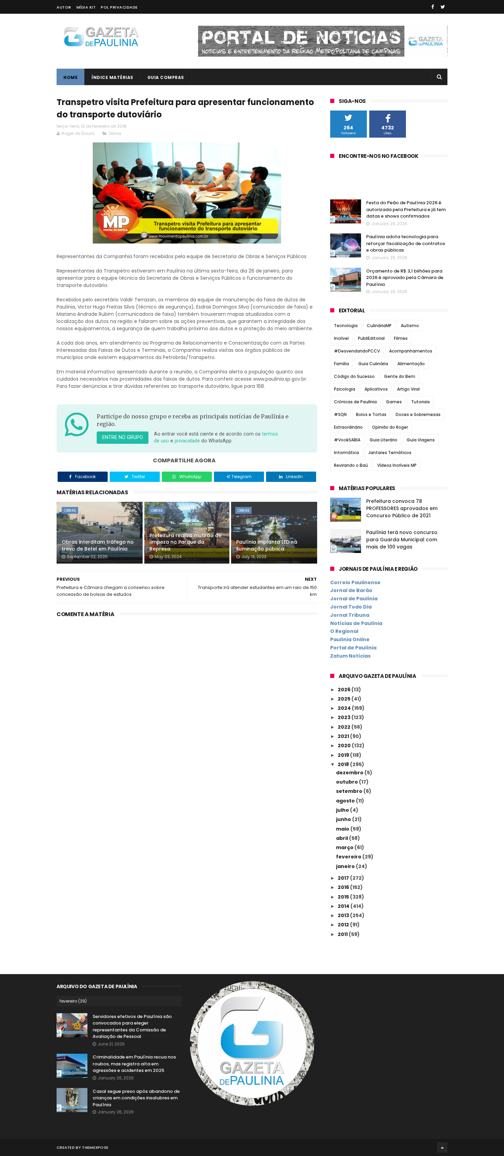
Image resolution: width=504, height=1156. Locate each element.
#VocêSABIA (347, 440)
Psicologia (344, 389)
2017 (344, 878)
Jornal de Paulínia (353, 598)
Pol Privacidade (119, 7)
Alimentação (411, 364)
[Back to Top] (442, 1147)
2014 (344, 906)
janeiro (346, 866)
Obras (115, 133)
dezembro (350, 772)
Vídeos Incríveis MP (397, 465)
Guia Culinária (373, 364)
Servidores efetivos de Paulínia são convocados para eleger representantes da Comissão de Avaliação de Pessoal (132, 1026)
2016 (344, 887)
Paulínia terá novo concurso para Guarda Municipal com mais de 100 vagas (401, 539)
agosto (346, 800)
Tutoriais (420, 402)
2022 (344, 727)
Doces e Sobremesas (418, 414)
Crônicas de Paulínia (355, 402)
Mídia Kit (86, 7)
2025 (344, 698)
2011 (343, 934)
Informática (346, 452)
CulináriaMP (379, 325)
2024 (345, 708)
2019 (344, 755)
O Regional (344, 631)
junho (344, 819)
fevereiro (349, 856)
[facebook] (432, 7)
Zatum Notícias (350, 655)
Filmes (401, 338)
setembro (349, 791)
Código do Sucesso (354, 376)
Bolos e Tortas (371, 414)
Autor (64, 7)
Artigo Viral (408, 389)
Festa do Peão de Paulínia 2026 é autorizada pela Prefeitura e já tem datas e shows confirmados (406, 209)
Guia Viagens (421, 440)
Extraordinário (348, 427)
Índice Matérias (112, 77)
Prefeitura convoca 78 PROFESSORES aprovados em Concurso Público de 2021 (401, 508)
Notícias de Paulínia (356, 623)
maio (343, 828)
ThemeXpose (95, 1147)
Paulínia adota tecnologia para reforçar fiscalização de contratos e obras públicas (405, 243)
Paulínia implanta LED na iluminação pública (266, 545)
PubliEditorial (371, 338)
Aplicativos (376, 389)
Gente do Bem (399, 376)
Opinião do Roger (390, 427)
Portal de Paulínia (353, 647)
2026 (344, 689)
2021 (344, 736)
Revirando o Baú (351, 465)
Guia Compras (165, 77)
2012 (344, 924)
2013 (344, 915)
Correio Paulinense (355, 582)
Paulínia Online (350, 639)
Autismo (410, 325)
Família (341, 364)
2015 (344, 896)
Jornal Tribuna (349, 615)
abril (342, 838)
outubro (347, 781)
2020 (345, 745)
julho (343, 810)
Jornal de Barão (351, 590)
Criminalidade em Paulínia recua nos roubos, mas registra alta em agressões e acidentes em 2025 (134, 1064)
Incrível (341, 338)
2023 (344, 717)
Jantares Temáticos (389, 452)
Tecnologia (346, 325)
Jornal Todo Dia (351, 606)
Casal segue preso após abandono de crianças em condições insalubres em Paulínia (136, 1098)
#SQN (340, 414)
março (345, 847)
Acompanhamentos (410, 351)
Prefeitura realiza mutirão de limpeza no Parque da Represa (185, 542)
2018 (344, 764)
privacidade (187, 441)
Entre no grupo (122, 437)
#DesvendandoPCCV (357, 351)
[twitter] (442, 7)
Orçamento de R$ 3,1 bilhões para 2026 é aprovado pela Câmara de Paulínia (404, 278)
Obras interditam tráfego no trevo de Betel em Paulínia (98, 545)
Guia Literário (383, 440)
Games (394, 402)
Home (70, 77)
